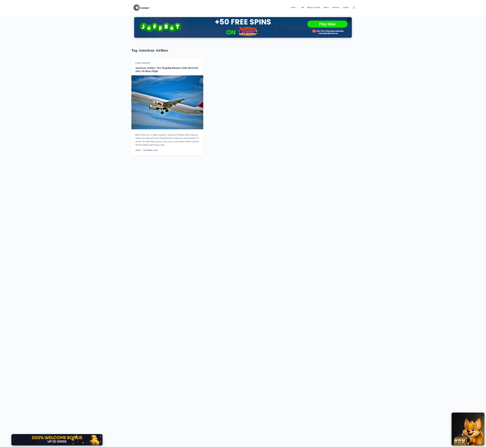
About (326, 7)
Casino (346, 7)
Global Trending (142, 63)
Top (302, 7)
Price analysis (313, 7)
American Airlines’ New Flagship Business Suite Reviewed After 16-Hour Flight (166, 69)
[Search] (354, 8)
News (293, 7)
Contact (335, 7)
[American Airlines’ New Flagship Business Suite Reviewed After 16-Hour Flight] (167, 102)
